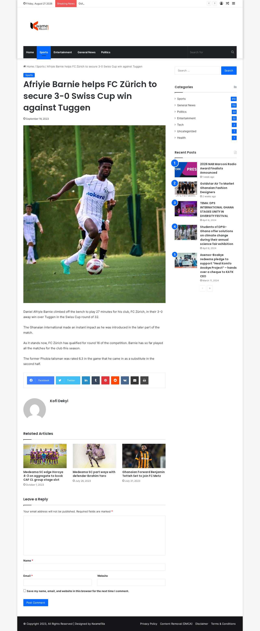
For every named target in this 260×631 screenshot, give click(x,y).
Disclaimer (201, 623)
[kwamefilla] (39, 26)
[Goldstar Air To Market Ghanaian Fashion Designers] (186, 189)
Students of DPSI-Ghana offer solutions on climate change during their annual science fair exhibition (216, 235)
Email (28, 575)
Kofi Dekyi (59, 400)
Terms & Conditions (223, 623)
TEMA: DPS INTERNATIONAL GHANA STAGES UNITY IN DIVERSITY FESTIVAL (217, 209)
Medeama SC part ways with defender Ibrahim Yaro (94, 474)
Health (181, 137)
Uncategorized (186, 131)
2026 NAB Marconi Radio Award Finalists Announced (218, 168)
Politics (105, 52)
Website (102, 575)
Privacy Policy (148, 623)
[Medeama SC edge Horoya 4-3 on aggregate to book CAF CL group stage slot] (45, 456)
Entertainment (63, 52)
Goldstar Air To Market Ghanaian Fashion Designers (111, 3)
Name (28, 560)
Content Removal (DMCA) (176, 623)
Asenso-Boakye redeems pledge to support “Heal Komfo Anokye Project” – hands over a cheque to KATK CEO (218, 265)
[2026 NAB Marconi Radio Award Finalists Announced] (186, 169)
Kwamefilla (98, 623)
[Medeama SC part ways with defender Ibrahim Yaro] (94, 456)
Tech (180, 124)
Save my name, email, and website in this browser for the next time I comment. (78, 591)
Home (30, 52)
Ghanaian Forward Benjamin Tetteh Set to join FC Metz (143, 474)
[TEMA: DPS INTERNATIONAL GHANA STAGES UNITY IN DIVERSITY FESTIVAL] (186, 208)
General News (86, 52)
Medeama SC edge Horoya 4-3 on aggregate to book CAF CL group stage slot (43, 476)
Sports (44, 52)
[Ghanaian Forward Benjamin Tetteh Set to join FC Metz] (144, 456)
